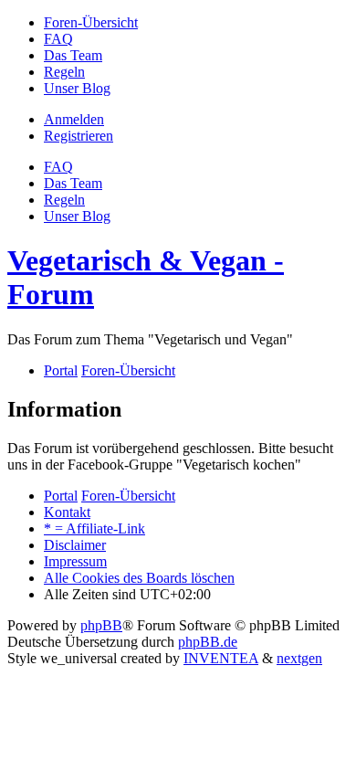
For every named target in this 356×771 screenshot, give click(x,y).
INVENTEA (220, 658)
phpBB (101, 625)
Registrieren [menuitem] (78, 135)
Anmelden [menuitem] (74, 119)
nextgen (299, 658)
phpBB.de (207, 642)
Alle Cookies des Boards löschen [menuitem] (139, 578)
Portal (61, 370)
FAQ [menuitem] (58, 166)
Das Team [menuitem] (73, 183)
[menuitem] (91, 22)
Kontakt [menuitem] (67, 512)
